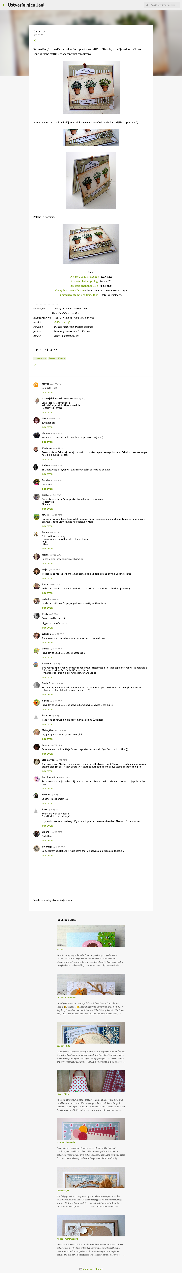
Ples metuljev (63, 1190)
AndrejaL (47, 663)
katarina (46, 715)
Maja (44, 569)
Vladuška (47, 448)
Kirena (45, 700)
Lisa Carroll (48, 760)
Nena (45, 418)
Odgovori (47, 392)
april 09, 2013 (55, 649)
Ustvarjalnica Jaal (26, 4)
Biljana (45, 832)
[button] (35, 41)
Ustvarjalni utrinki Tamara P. (57, 398)
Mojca (45, 554)
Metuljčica (47, 730)
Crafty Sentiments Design (70, 290)
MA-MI (45, 515)
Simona (46, 794)
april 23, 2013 (58, 847)
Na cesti (60, 949)
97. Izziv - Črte (63, 1046)
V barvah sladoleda (66, 1142)
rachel (45, 599)
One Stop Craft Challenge (84, 276)
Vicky (45, 614)
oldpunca (47, 433)
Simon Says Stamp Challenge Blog (79, 294)
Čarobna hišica (50, 777)
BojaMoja (47, 846)
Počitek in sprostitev (66, 998)
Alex (44, 809)
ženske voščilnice (57, 358)
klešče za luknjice (63, 322)
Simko (45, 495)
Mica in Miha (63, 1094)
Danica (45, 648)
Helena (46, 465)
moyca (45, 383)
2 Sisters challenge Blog (84, 285)
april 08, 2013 (55, 384)
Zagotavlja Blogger (93, 1269)
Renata (46, 480)
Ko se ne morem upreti (67, 1239)
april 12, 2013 (56, 832)
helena (45, 745)
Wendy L (46, 634)
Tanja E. (46, 683)
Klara (45, 584)
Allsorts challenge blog (84, 281)
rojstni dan (40, 358)
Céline (45, 532)
